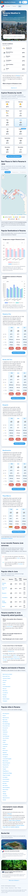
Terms (15, 887)
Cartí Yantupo (6, 736)
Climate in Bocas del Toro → (18, 398)
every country (8, 817)
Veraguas (5, 701)
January (4, 655)
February (9, 655)
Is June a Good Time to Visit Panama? (12, 645)
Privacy (19, 887)
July (24, 327)
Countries (8, 6)
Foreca (6, 890)
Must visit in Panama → (14, 880)
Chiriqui (5, 680)
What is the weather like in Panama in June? (12, 620)
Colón (18, 558)
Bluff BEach (5, 721)
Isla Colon (5, 690)
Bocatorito (5, 728)
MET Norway (14, 891)
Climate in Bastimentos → (18, 489)
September (17, 658)
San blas (5, 696)
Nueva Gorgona (6, 762)
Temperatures (15, 172)
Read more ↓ (14, 87)
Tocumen (5, 795)
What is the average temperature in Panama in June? (12, 634)
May (12, 327)
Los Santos (5, 692)
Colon (4, 684)
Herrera (4, 688)
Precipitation (23, 172)
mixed (10, 526)
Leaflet (14, 214)
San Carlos (5, 785)
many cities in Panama (14, 820)
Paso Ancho (5, 767)
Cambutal (5, 732)
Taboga (4, 793)
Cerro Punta (5, 738)
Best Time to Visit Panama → (14, 156)
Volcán (4, 799)
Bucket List (11, 887)
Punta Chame (6, 779)
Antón (4, 715)
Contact (6, 887)
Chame (4, 740)
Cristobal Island (6, 686)
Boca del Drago (6, 723)
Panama (14, 6)
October (5, 660)
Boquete (5, 405)
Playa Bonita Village (7, 773)
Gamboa (5, 752)
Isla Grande (5, 754)
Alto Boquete (6, 713)
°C (23, 2)
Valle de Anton (6, 797)
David (3, 606)
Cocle (4, 682)
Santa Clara (5, 789)
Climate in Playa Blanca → (18, 531)
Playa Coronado (6, 775)
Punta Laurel (6, 781)
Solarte (4, 791)
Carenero (5, 734)
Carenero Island (6, 678)
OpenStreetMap (19, 214)
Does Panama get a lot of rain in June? (13, 639)
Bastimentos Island (7, 674)
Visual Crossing (4, 891)
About (2, 887)
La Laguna (5, 756)
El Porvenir (5, 750)
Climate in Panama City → (18, 352)
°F (25, 2)
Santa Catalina (6, 787)
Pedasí (4, 769)
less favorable (11, 348)
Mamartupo (5, 760)
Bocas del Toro (7, 359)
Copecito (5, 746)
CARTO (25, 214)
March (15, 655)
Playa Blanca (7, 496)
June (20, 6)
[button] (3, 176)
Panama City (7, 314)
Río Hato (5, 783)
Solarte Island (6, 698)
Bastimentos (7, 450)
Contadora (4, 597)
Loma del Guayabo (7, 758)
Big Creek (5, 719)
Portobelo (20, 564)
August (12, 658)
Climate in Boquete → (19, 443)
